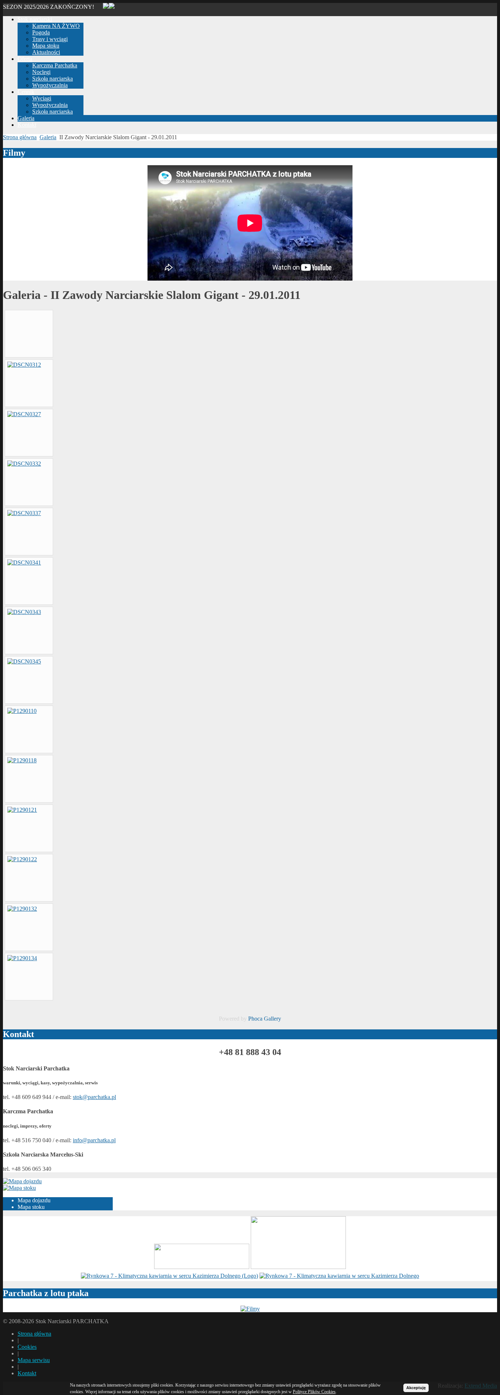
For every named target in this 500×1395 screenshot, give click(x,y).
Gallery (272, 1018)
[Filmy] (250, 1309)
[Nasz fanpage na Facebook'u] (112, 7)
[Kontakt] (102, 7)
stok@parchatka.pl (94, 1097)
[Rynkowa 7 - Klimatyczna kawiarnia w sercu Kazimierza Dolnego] (169, 1276)
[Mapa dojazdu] (22, 1181)
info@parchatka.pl (94, 1140)
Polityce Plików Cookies (314, 1391)
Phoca (255, 1018)
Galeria (48, 137)
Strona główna (20, 137)
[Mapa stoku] (19, 1188)
